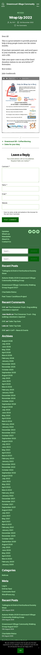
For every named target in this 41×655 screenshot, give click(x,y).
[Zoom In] (20, 78)
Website (4, 203)
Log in (4, 586)
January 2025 (8, 393)
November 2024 (8, 398)
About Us (5, 239)
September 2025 (9, 373)
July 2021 (6, 513)
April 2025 (6, 384)
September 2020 (9, 542)
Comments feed (8, 592)
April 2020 (6, 556)
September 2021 (9, 507)
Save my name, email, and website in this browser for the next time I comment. (21, 213)
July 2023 (6, 444)
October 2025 (7, 370)
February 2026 (8, 358)
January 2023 (8, 461)
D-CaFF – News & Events (18, 330)
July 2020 (6, 547)
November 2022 (8, 467)
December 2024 (8, 395)
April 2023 (6, 453)
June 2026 (6, 347)
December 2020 (8, 533)
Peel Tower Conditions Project (14, 297)
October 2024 (7, 401)
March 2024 (7, 421)
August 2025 (7, 375)
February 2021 (8, 527)
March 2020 (7, 559)
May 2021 (6, 519)
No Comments (22, 25)
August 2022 (7, 476)
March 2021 (7, 524)
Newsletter (6, 237)
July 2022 (6, 479)
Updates (5, 231)
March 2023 (7, 456)
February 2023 (8, 458)
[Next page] (6, 78)
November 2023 (8, 433)
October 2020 (8, 539)
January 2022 (7, 496)
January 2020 (8, 565)
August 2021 (7, 510)
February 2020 (8, 562)
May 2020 (6, 553)
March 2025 (7, 387)
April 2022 (6, 487)
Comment (6, 166)
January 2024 (8, 427)
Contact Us (6, 242)
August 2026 (7, 341)
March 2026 (7, 355)
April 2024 (6, 418)
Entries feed (7, 589)
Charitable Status (9, 292)
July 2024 (6, 410)
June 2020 (6, 550)
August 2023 (7, 441)
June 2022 (6, 481)
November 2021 (8, 501)
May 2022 (6, 484)
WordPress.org (8, 594)
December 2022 (8, 464)
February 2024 (8, 424)
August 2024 (7, 407)
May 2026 (6, 350)
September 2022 (9, 473)
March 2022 (7, 490)
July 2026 (6, 344)
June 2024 (6, 413)
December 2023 (8, 430)
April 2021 (6, 522)
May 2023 (6, 450)
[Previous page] (3, 78)
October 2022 (7, 470)
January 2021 (7, 530)
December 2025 (8, 364)
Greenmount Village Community (20, 4)
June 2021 (6, 516)
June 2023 (6, 447)
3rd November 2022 (26, 22)
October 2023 (7, 436)
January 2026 (8, 361)
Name (4, 185)
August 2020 (7, 544)
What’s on (6, 234)
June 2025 (6, 381)
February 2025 (8, 390)
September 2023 (9, 438)
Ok (20, 650)
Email (4, 194)
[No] (39, 648)
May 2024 (6, 416)
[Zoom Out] (17, 78)
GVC (13, 22)
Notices (20, 12)
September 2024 (9, 404)
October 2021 (7, 504)
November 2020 (8, 536)
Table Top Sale (14, 321)
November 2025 (8, 367)
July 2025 (6, 378)
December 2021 (8, 499)
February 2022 (8, 493)
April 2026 (6, 352)
